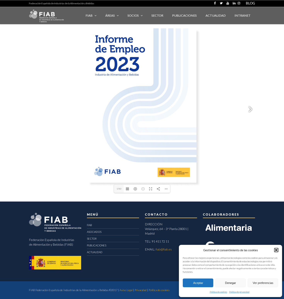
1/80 (118, 188)
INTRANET (243, 15)
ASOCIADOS (94, 231)
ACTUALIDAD (216, 15)
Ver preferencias (263, 282)
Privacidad (140, 290)
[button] (276, 250)
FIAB (89, 15)
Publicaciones (184, 15)
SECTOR (157, 15)
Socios (133, 15)
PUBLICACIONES (96, 245)
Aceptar (198, 282)
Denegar (230, 282)
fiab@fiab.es (164, 249)
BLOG (250, 3)
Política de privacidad (239, 291)
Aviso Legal (126, 290)
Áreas (110, 15)
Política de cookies (218, 291)
